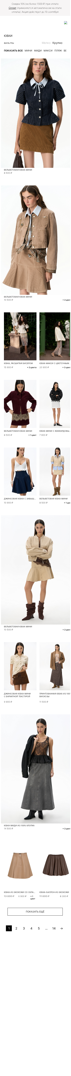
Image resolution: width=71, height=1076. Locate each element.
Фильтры (9, 43)
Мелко (46, 42)
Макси (48, 50)
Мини (28, 50)
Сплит (12, 7)
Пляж (58, 50)
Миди (38, 50)
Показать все (13, 50)
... (46, 928)
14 (54, 928)
